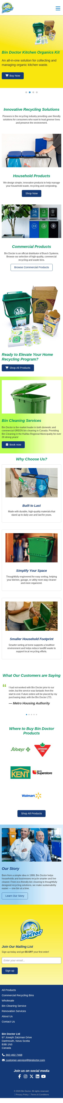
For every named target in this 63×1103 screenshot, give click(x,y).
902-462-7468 (13, 1054)
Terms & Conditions (40, 1094)
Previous (4, 96)
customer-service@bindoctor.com (25, 1060)
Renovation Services (14, 1011)
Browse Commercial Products (31, 267)
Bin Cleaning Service (14, 1005)
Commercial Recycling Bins (18, 995)
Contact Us (8, 1021)
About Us (7, 1016)
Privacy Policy (22, 1094)
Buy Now (14, 75)
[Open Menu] (58, 9)
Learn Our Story (14, 895)
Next (59, 96)
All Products (9, 990)
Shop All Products (19, 367)
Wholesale (8, 1000)
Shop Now (31, 193)
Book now (15, 444)
